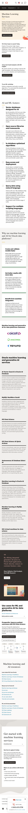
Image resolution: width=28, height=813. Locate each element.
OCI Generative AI (6, 694)
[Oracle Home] (6, 3)
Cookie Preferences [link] (6, 801)
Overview (4, 7)
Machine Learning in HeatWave (10, 674)
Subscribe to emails (6, 803)
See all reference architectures (10, 613)
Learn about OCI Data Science (9, 640)
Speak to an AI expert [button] (7, 35)
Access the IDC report (7, 75)
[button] (3, 3)
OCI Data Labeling (6, 710)
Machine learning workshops (9, 688)
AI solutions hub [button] (8, 744)
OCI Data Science (6, 679)
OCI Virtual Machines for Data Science (12, 681)
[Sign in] (22, 3)
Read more (7, 577)
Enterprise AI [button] (11, 7)
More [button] (19, 8)
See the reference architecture (9, 636)
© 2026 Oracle (5, 798)
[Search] (16, 3)
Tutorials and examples (8, 699)
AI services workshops (8, 692)
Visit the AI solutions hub (10, 762)
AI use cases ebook (7, 697)
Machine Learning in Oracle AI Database (12, 677)
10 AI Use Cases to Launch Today (11, 44)
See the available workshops (8, 93)
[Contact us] (25, 3)
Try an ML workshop (7, 84)
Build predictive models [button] (7, 616)
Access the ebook (6, 55)
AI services (5, 690)
